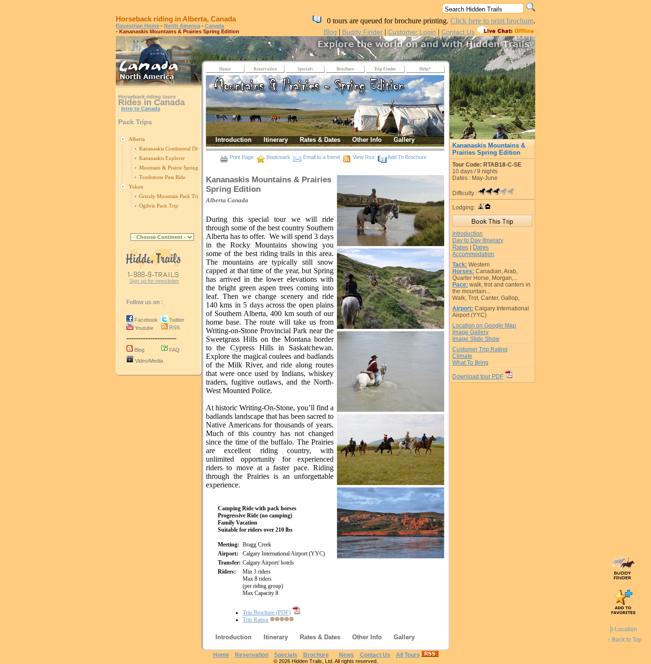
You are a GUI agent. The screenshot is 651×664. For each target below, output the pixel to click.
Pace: (460, 284)
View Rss (364, 157)
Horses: (463, 271)
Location (623, 629)
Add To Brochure (407, 157)
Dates (481, 247)
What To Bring (470, 362)
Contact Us (458, 32)
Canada (214, 26)
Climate (462, 356)
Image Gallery (470, 332)
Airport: (462, 308)
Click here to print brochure (491, 21)
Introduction (467, 233)
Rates (460, 247)
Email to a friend (321, 157)
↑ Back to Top (625, 639)
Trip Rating (255, 619)
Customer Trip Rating (480, 349)
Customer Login (412, 32)
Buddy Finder (362, 32)
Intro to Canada (140, 108)
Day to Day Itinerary (477, 240)
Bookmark (278, 157)
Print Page (242, 157)
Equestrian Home (137, 26)
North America (182, 26)
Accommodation (473, 254)
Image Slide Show (475, 339)
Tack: (459, 264)
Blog (330, 32)
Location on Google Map (484, 325)
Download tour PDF (477, 376)
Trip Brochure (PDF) (267, 612)
